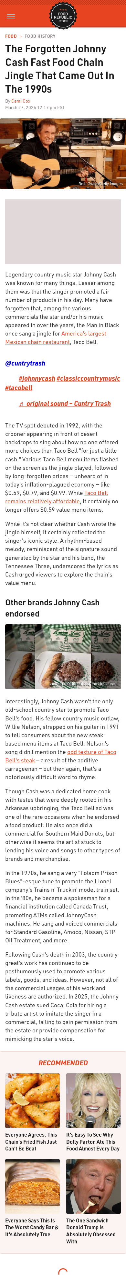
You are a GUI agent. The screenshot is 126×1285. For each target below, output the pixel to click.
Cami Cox (20, 101)
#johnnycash (37, 378)
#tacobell (18, 387)
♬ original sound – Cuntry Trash (65, 403)
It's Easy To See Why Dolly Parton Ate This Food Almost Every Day (93, 1141)
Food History (40, 36)
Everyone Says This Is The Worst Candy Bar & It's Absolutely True (32, 1227)
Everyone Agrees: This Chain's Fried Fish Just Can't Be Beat (31, 1141)
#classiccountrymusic (88, 378)
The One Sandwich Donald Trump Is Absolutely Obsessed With (91, 1231)
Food (11, 36)
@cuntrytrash (25, 363)
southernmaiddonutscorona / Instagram (83, 684)
